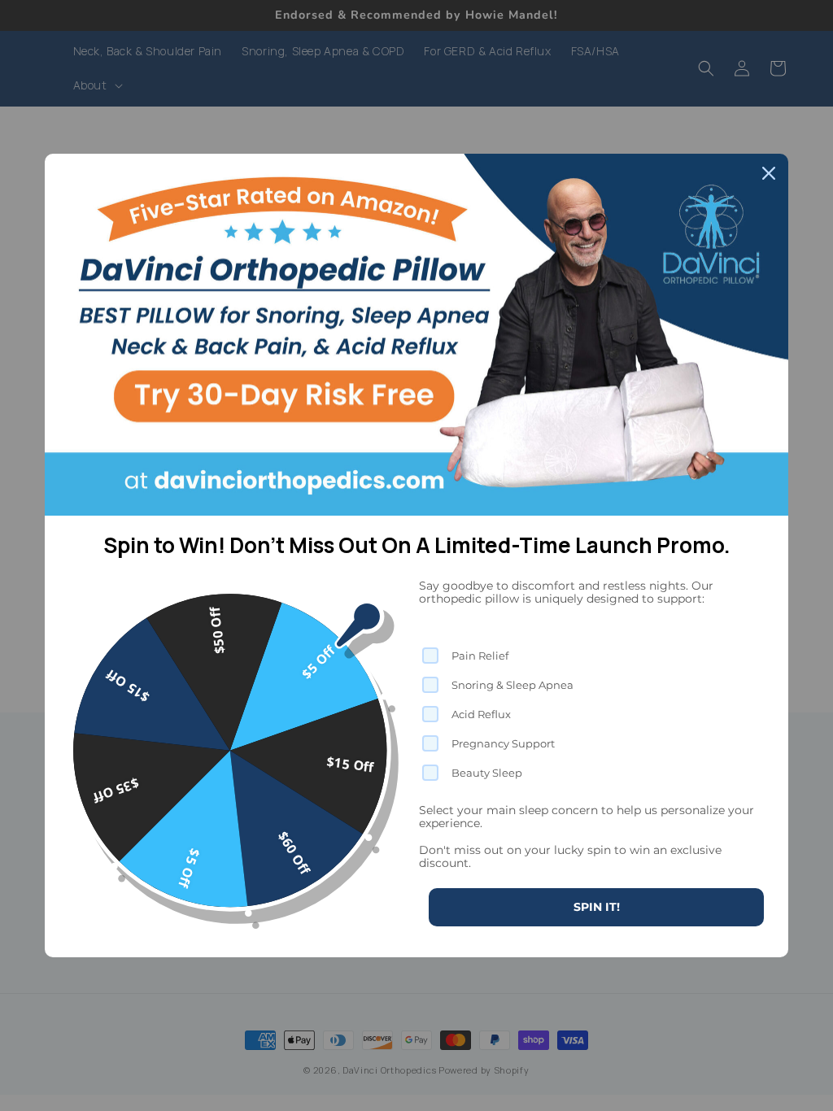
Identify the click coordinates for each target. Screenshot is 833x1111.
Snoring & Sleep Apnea (512, 684)
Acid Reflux (481, 714)
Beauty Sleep (486, 772)
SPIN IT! (597, 907)
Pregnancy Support (503, 743)
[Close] (768, 173)
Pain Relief (479, 655)
